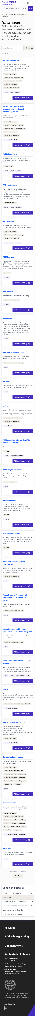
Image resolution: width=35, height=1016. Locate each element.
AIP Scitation (8, 221)
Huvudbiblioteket (11, 959)
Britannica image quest (13, 757)
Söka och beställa (13, 887)
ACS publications (10, 185)
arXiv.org (7, 406)
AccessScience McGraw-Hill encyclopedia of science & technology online (14, 109)
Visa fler (18, 876)
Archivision (7, 319)
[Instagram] (6, 1008)
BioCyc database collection (14, 722)
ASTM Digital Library (11, 533)
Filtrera (30, 48)
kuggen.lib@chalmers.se (13, 966)
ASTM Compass (9, 500)
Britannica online (10, 803)
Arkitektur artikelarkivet (13, 352)
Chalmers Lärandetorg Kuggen (15, 964)
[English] (28, 3)
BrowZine (7, 848)
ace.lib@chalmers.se (11, 974)
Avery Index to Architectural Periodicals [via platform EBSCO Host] (16, 597)
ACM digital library (10, 154)
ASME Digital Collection (12, 470)
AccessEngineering (11, 60)
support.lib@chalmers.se (13, 961)
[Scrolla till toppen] (31, 1013)
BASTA (5, 690)
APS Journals (8, 291)
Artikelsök (7, 381)
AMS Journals (8, 257)
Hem (2, 14)
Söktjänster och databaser (17, 14)
